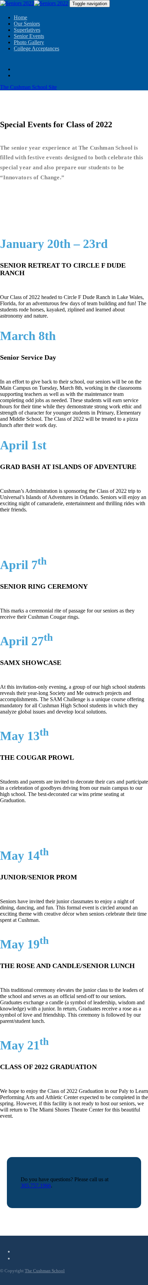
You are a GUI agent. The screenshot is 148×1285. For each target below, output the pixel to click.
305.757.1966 (36, 1185)
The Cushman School (45, 1270)
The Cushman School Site (28, 87)
